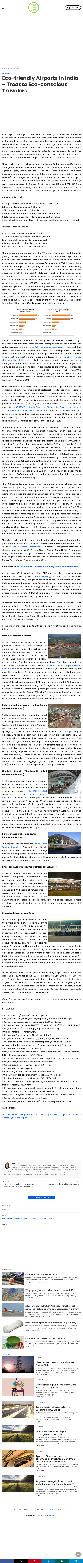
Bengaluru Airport (29, 1114)
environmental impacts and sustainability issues (48, 347)
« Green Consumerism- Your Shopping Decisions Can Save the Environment (18, 1185)
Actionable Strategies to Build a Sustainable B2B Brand (53, 1408)
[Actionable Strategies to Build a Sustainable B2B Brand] (18, 1409)
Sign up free (73, 7)
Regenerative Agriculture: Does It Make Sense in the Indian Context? (55, 1482)
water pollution (17, 360)
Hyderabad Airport (19, 1117)
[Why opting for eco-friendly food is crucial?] (13, 1294)
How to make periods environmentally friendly (50, 1322)
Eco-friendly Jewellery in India (41, 1274)
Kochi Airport (61, 1114)
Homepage (5, 68)
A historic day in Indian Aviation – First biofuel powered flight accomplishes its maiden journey (52, 1307)
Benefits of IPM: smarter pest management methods (51, 1433)
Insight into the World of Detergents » (64, 1184)
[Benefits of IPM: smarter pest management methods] (18, 1433)
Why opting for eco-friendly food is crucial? (49, 1290)
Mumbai (71, 553)
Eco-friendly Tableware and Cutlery (45, 1338)
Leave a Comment (41, 1197)
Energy (38, 1357)
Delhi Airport (46, 1114)
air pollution (66, 357)
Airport (10, 1218)
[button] (41, 322)
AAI (3, 1218)
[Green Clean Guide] (33, 7)
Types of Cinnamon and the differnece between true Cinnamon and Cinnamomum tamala (55, 1459)
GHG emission (49, 1218)
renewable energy (42, 576)
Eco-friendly (36, 1218)
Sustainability (16, 68)
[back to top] (78, 1554)
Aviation (18, 1218)
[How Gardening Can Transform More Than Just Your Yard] (18, 1387)
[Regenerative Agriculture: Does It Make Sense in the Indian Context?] (18, 1483)
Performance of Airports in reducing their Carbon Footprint (47, 566)
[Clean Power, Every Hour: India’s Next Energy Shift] (18, 1364)
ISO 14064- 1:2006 (37, 791)
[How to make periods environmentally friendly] (13, 1326)
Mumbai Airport (10, 1114)
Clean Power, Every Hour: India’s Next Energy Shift (56, 1364)
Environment (40, 1427)
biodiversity (75, 360)
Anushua (15, 1163)
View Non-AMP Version (49, 1515)
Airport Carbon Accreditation (27, 546)
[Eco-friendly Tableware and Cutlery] (13, 1342)
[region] (41, 46)
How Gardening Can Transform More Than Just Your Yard (56, 1386)
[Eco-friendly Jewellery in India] (13, 1278)
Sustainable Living (43, 1380)
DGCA (26, 1218)
